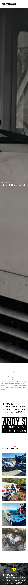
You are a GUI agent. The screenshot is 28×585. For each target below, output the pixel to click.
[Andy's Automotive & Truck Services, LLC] (8, 4)
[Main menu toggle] (25, 3)
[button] (14, 372)
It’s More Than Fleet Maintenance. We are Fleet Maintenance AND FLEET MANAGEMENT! (14, 578)
